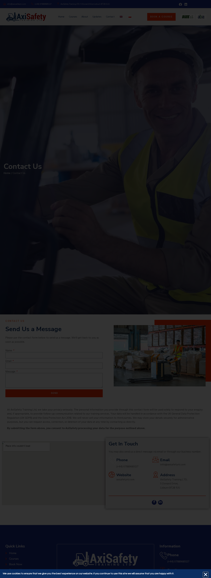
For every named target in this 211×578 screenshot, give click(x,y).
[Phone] (112, 460)
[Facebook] (180, 4)
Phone (122, 459)
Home (61, 17)
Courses (73, 17)
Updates (97, 17)
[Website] (112, 475)
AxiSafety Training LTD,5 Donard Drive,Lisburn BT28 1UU (174, 483)
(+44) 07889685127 (127, 466)
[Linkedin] (185, 4)
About (84, 17)
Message (10, 371)
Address (167, 474)
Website (123, 474)
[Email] (155, 460)
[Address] (155, 475)
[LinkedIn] (160, 502)
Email (8, 361)
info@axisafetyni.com (173, 464)
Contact (110, 17)
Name (9, 350)
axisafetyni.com (125, 479)
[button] (205, 574)
